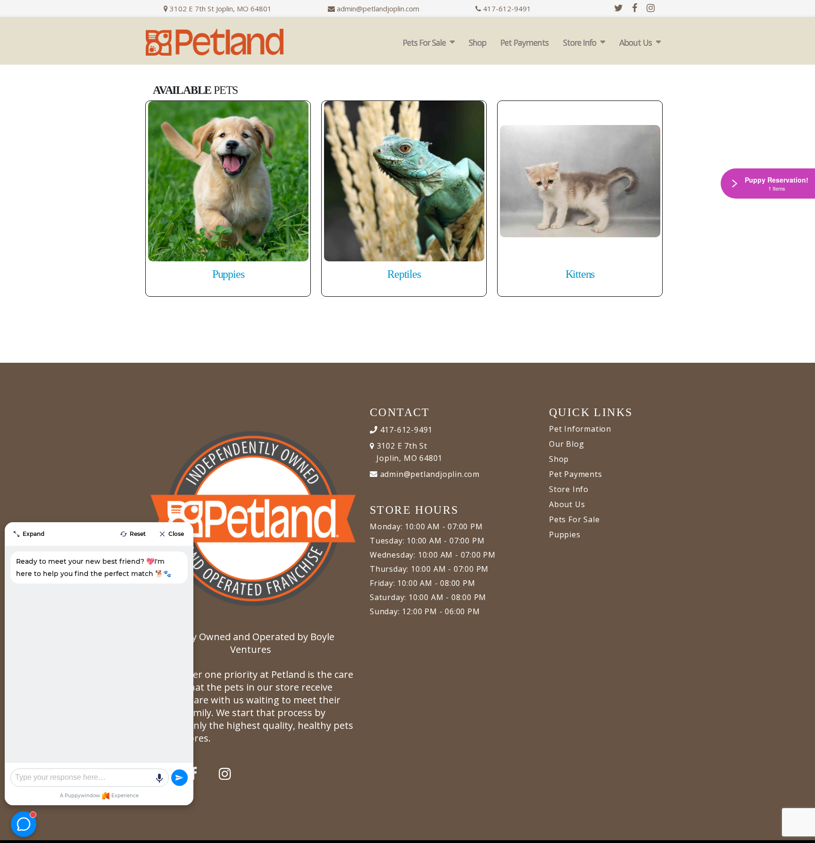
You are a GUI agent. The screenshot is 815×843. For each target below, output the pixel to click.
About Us (635, 42)
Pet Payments (524, 42)
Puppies (565, 534)
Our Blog (566, 444)
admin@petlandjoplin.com (378, 8)
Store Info (579, 42)
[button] (798, 832)
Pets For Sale (424, 42)
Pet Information (580, 429)
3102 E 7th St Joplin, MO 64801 (220, 8)
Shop (477, 42)
